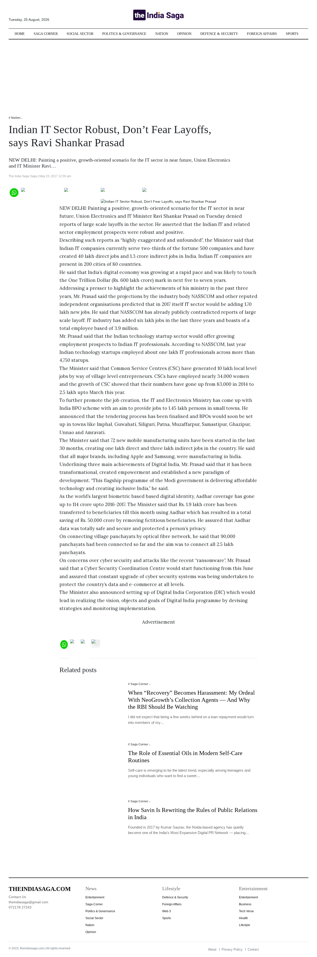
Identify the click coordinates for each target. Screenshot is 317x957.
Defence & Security (219, 34)
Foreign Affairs (262, 34)
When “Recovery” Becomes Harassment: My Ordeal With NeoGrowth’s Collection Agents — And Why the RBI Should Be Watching (191, 699)
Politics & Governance (124, 34)
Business (245, 904)
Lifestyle (244, 925)
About (212, 949)
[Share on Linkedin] (161, 192)
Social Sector (80, 34)
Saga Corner (46, 34)
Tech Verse (246, 911)
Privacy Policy (232, 949)
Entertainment (94, 897)
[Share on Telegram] (120, 192)
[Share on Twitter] (81, 192)
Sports (292, 34)
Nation (161, 34)
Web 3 (166, 911)
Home (20, 34)
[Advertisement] (158, 74)
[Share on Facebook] (41, 192)
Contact (253, 949)
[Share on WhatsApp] (14, 192)
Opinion (184, 34)
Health (243, 918)
